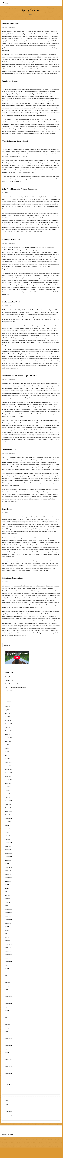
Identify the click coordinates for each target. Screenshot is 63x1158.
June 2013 (7, 972)
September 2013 (8, 961)
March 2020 (7, 797)
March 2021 (7, 759)
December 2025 (8, 720)
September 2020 (8, 779)
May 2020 (7, 790)
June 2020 (7, 786)
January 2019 (8, 846)
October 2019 (8, 814)
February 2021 (8, 762)
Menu (6, 3)
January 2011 (8, 1063)
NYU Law (40, 478)
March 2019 (7, 839)
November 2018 (8, 853)
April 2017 (7, 895)
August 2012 (8, 1007)
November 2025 (8, 724)
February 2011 (8, 1059)
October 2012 (8, 1000)
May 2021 (7, 752)
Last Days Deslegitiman (11, 239)
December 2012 (8, 993)
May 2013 (7, 975)
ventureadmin (12, 27)
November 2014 (8, 912)
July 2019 (7, 825)
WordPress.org (8, 1115)
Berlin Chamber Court (11, 301)
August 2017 (8, 881)
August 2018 (8, 860)
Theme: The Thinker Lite (7, 1134)
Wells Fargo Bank (15, 91)
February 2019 (8, 842)
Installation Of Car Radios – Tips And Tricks (19, 375)
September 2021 (8, 738)
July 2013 (7, 968)
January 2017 (8, 905)
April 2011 (7, 1056)
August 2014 (8, 923)
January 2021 (8, 765)
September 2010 (8, 1073)
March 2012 (7, 1024)
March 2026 (7, 717)
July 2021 (7, 745)
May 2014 (7, 933)
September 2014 (8, 919)
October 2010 (8, 1070)
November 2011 (8, 1038)
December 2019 (8, 807)
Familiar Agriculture (10, 81)
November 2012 (8, 996)
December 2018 (8, 849)
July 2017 (7, 884)
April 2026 (7, 713)
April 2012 (7, 1021)
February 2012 (8, 1028)
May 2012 (7, 1017)
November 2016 (8, 909)
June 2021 (7, 748)
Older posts (7, 645)
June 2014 (7, 930)
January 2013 (8, 989)
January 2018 (8, 870)
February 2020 (8, 800)
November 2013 (8, 954)
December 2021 (8, 731)
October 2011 (8, 1042)
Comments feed (8, 1111)
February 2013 (8, 986)
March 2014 (7, 940)
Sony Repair (7, 509)
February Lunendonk (10, 23)
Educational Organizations (12, 578)
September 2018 (8, 856)
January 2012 (8, 1031)
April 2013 (7, 979)
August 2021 (8, 741)
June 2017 (7, 888)
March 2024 (7, 727)
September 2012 (8, 1003)
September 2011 (8, 1045)
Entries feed (7, 1108)
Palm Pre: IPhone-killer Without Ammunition (19, 188)
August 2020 (8, 783)
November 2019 (8, 811)
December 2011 (8, 1035)
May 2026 (7, 710)
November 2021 (8, 734)
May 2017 (7, 891)
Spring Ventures (31, 10)
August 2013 (8, 965)
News (6, 1089)
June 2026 (7, 706)
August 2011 (8, 1049)
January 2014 (8, 947)
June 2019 (7, 828)
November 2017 (8, 877)
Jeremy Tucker (8, 156)
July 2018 (7, 863)
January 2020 (8, 804)
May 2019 (7, 832)
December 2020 (8, 769)
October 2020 (8, 776)
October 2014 (8, 916)
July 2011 (7, 1052)
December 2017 (8, 874)
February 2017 (8, 902)
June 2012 (7, 1014)
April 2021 (7, 755)
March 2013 (7, 982)
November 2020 (8, 772)
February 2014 (8, 944)
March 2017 (7, 898)
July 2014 (7, 926)
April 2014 (7, 937)
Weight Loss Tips (9, 449)
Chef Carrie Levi (15, 595)
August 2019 (8, 821)
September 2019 (8, 818)
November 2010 (8, 1066)
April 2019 (7, 835)
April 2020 (7, 793)
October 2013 (8, 958)
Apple (13, 476)
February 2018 (8, 867)
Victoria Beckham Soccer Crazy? (15, 141)
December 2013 (8, 951)
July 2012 (7, 1010)
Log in (6, 1104)
